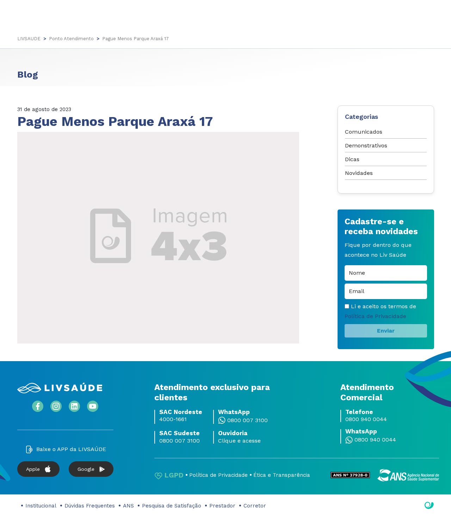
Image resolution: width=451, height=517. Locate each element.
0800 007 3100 (247, 420)
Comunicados (363, 131)
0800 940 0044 (366, 419)
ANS (128, 506)
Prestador (222, 506)
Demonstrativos (366, 145)
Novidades (359, 173)
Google (86, 469)
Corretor (254, 506)
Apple (33, 469)
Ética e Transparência (281, 475)
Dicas (352, 159)
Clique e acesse (239, 441)
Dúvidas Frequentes (89, 506)
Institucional (40, 506)
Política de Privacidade (375, 316)
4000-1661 (173, 419)
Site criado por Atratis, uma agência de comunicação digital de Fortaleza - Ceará (429, 506)
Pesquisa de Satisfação (171, 506)
